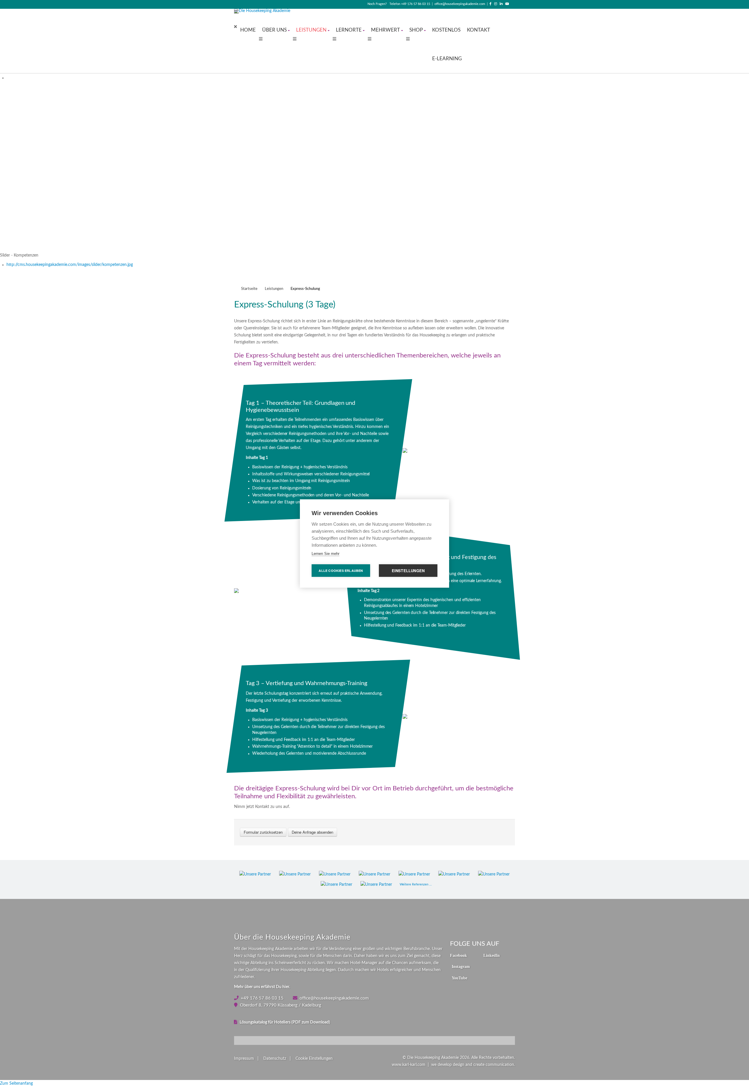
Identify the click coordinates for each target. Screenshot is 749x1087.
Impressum (244, 1059)
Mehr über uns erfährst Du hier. (262, 987)
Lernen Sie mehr (325, 553)
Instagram (461, 966)
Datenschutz (274, 1059)
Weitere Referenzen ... (416, 884)
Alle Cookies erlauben (341, 570)
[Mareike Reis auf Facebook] (490, 4)
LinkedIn (491, 955)
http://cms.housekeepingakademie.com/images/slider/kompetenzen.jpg (69, 265)
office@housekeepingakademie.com (459, 4)
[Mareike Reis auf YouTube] (507, 4)
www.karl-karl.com (408, 1065)
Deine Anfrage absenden (312, 832)
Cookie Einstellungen (314, 1059)
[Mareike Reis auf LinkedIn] (501, 4)
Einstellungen (408, 570)
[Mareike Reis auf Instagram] (495, 4)
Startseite (249, 288)
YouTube (459, 978)
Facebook (458, 955)
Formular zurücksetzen (263, 832)
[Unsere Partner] (255, 874)
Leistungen (274, 288)
